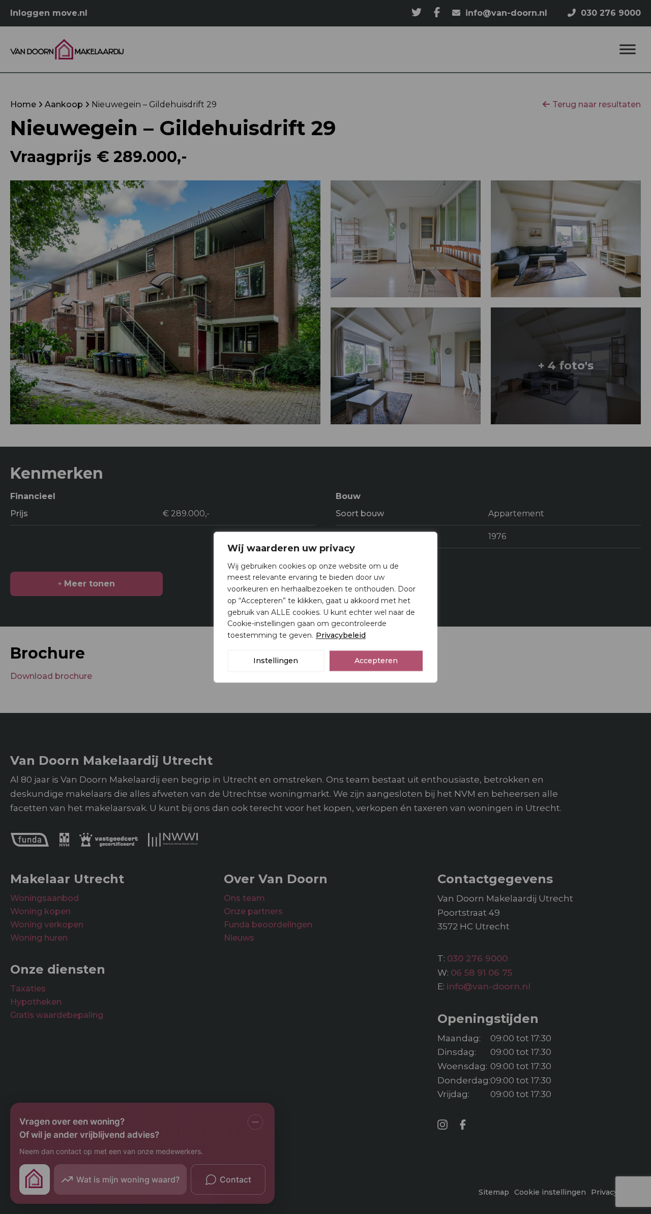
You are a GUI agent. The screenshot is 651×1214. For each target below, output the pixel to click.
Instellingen (275, 660)
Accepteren (376, 660)
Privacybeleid (341, 635)
